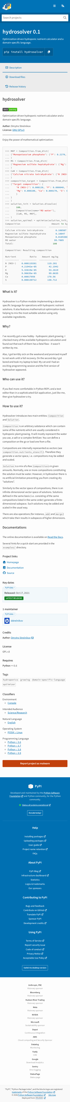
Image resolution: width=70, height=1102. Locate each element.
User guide (34, 845)
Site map (52, 1095)
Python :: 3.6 (14, 742)
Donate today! (35, 813)
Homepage (13, 562)
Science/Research (17, 713)
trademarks (17, 1092)
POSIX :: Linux (15, 732)
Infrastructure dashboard (33, 875)
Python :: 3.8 (14, 749)
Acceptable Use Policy (33, 958)
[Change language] (63, 6)
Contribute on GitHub (33, 910)
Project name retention (34, 849)
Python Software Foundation (40, 1092)
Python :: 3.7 (14, 746)
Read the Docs (55, 537)
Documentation (15, 568)
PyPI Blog (33, 871)
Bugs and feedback (35, 906)
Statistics (35, 879)
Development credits (34, 923)
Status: (35, 805)
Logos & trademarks (35, 884)
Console (12, 703)
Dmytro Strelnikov (21, 638)
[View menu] (54, 6)
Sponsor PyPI (35, 918)
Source (10, 573)
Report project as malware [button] (35, 763)
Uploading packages (34, 840)
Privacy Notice (34, 953)
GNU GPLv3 (18, 130)
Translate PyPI (34, 914)
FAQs (35, 853)
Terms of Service (34, 940)
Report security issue (35, 945)
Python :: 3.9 (14, 753)
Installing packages (33, 836)
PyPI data (9, 587)
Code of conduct (34, 949)
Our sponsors (35, 888)
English (11, 722)
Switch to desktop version (35, 967)
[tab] (35, 67)
